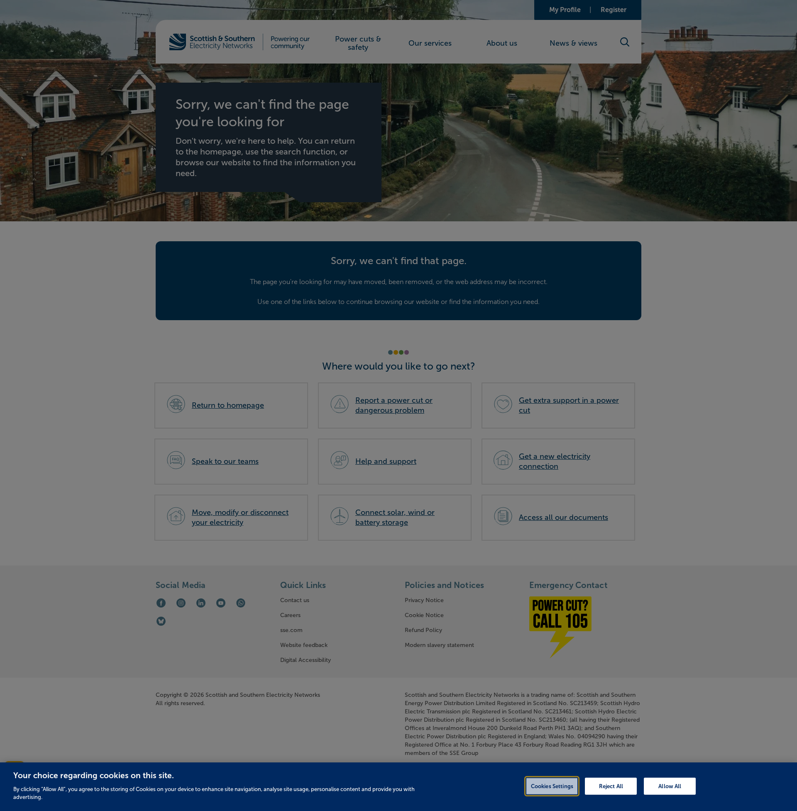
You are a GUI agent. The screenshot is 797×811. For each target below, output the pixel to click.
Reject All (611, 786)
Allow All (669, 786)
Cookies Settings (552, 786)
